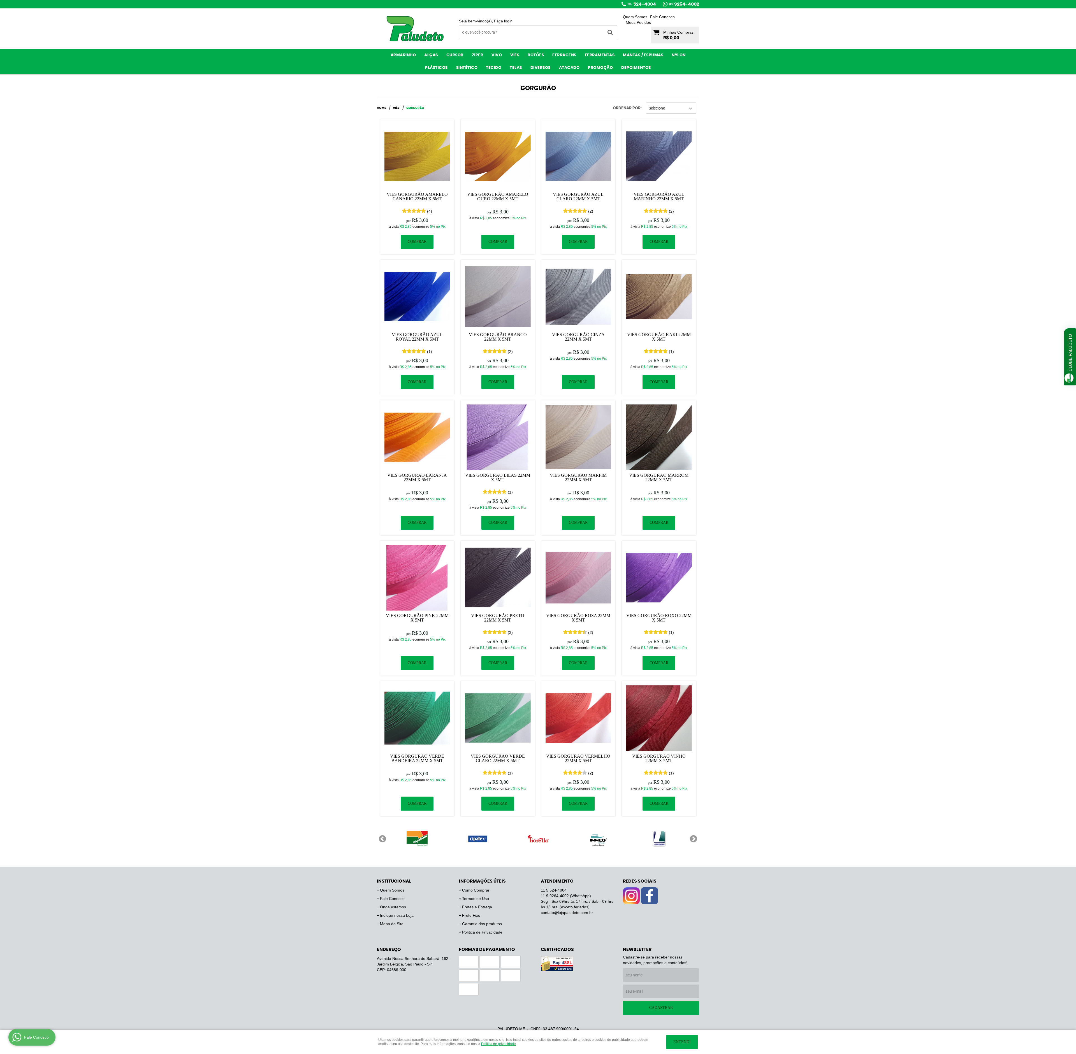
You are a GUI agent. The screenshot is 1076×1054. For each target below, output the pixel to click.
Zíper (477, 55)
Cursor (454, 55)
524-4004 (641, 4)
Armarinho (403, 55)
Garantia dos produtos (482, 924)
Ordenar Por (627, 108)
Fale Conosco (662, 17)
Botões (536, 55)
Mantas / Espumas (643, 55)
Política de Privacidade (482, 932)
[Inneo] (598, 838)
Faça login (503, 21)
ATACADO (569, 68)
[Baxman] (417, 838)
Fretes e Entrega (477, 907)
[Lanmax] (659, 838)
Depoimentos (636, 68)
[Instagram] (631, 895)
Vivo (496, 55)
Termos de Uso (475, 898)
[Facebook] (649, 895)
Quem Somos (635, 17)
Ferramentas (600, 55)
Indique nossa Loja (397, 915)
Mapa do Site (392, 924)
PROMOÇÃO (600, 68)
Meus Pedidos (638, 22)
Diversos (540, 68)
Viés (514, 55)
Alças (431, 55)
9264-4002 (684, 4)
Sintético (467, 68)
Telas (516, 68)
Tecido (493, 68)
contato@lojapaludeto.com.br (567, 912)
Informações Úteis (482, 881)
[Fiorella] (538, 838)
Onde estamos (393, 907)
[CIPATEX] (477, 838)
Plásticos (436, 68)
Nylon (679, 55)
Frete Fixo (471, 915)
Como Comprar (476, 890)
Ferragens (564, 55)
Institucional (394, 881)
